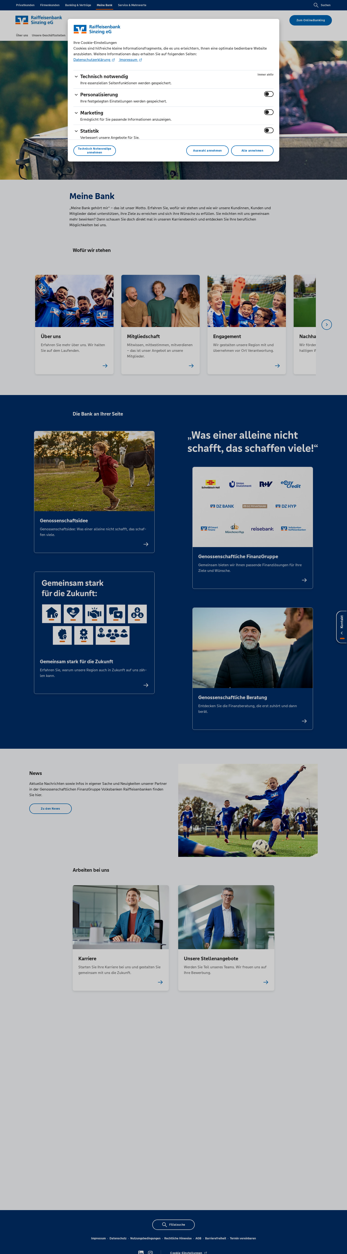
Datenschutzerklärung (92, 59)
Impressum (128, 59)
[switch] (269, 94)
